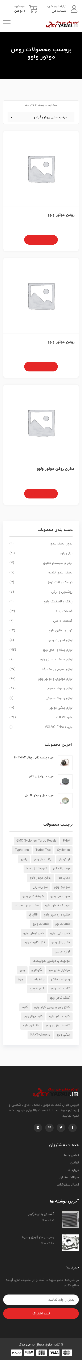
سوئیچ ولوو (62, 887)
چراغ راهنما (37, 979)
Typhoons (22, 850)
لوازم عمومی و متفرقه (57, 669)
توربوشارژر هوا (36, 868)
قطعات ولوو (41, 924)
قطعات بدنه (64, 611)
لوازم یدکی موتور (61, 708)
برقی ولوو (66, 553)
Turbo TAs (43, 850)
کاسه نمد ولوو (60, 988)
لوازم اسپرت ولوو (61, 640)
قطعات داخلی (63, 621)
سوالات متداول (69, 1177)
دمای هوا (64, 878)
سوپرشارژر (40, 887)
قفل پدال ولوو (61, 942)
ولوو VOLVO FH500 (59, 727)
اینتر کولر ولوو (43, 859)
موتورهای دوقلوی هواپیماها (51, 961)
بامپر (24, 859)
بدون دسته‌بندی (61, 543)
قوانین (74, 1163)
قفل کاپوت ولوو (34, 942)
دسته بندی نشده (60, 572)
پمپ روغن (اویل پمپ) (38, 1237)
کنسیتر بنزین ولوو (58, 1025)
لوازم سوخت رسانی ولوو (56, 659)
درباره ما (73, 1170)
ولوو (22, 970)
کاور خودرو (37, 988)
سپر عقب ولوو (60, 896)
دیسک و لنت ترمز (60, 582)
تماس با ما (71, 1155)
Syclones (63, 850)
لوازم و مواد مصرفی (59, 688)
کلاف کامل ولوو (59, 998)
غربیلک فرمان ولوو (57, 905)
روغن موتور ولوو (40, 878)
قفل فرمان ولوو (33, 933)
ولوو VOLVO (64, 717)
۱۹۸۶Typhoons (40, 1035)
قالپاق (33, 915)
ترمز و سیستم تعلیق (58, 563)
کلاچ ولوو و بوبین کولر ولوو (52, 1007)
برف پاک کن (61, 868)
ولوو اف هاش (60, 979)
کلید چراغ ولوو (33, 1016)
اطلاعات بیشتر (41, 239)
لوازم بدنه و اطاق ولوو (57, 650)
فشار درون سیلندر (26, 905)
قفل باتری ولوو (60, 933)
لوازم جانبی (62, 952)
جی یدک (25, 1344)
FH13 (66, 841)
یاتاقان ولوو (31, 1025)
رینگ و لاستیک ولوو (58, 601)
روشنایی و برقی (62, 592)
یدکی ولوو (63, 1035)
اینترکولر (64, 859)
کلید (25, 1007)
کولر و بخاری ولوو (61, 630)
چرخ (20, 979)
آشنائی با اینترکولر (41, 1214)
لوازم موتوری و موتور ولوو (55, 679)
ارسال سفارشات (68, 1185)
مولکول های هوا (59, 970)
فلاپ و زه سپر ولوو (57, 915)
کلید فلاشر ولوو (59, 1016)
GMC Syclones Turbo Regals (36, 841)
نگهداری (36, 970)
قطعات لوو (62, 924)
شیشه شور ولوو (33, 896)
